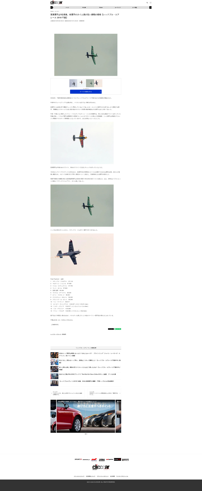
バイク (67, 7)
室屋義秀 (64, 334)
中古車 (84, 7)
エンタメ (57, 11)
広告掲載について (90, 476)
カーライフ (118, 7)
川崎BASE (81, 21)
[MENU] (151, 3)
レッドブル (53, 334)
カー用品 (134, 7)
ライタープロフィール (122, 476)
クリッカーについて (79, 476)
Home (101, 7)
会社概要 (112, 476)
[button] (150, 7)
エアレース (58, 334)
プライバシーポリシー (103, 476)
